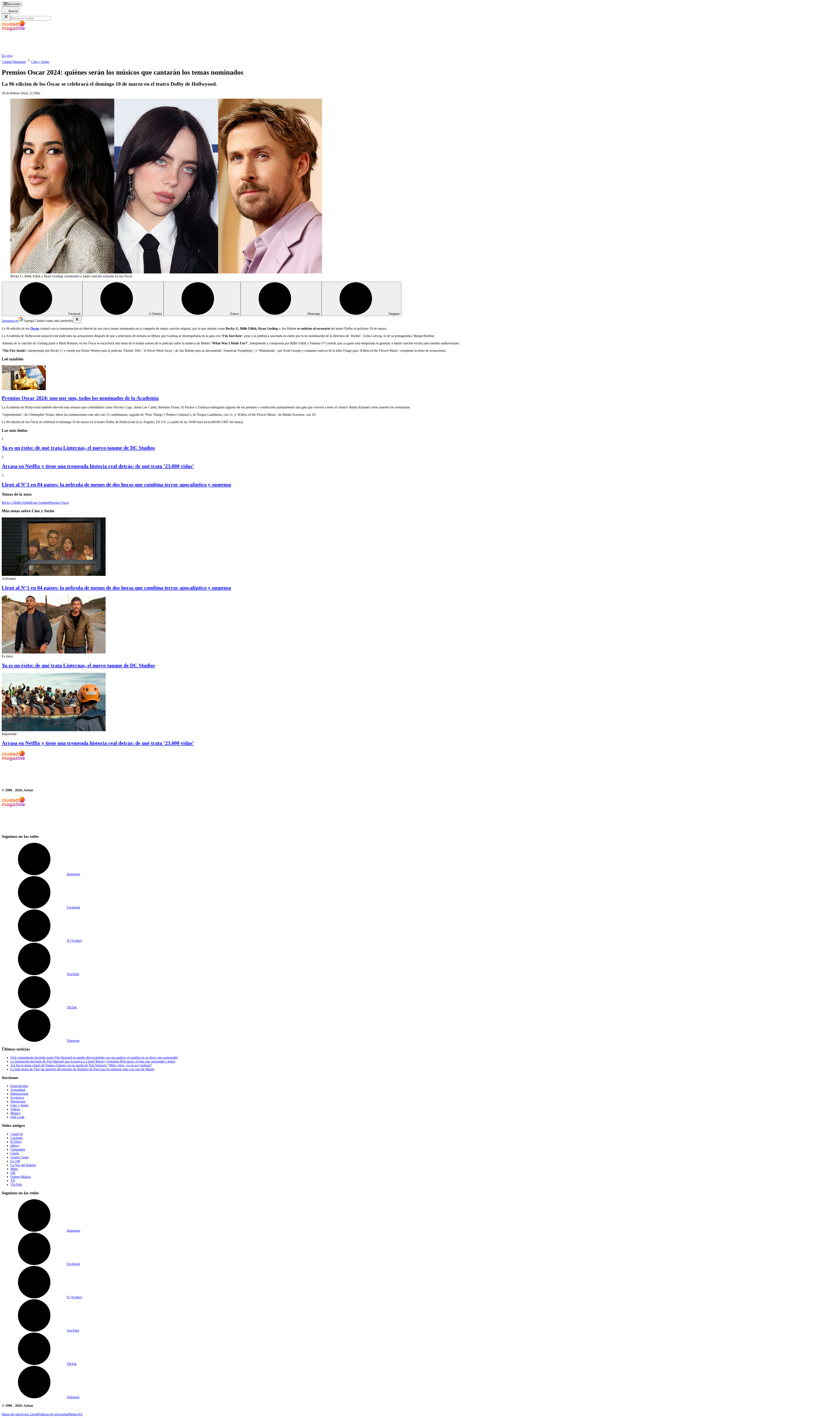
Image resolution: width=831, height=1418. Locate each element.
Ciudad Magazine (14, 62)
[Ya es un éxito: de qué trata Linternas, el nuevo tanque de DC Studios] (415, 624)
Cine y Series (40, 62)
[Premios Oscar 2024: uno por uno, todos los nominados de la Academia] (415, 378)
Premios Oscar (59, 502)
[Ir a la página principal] (34, 52)
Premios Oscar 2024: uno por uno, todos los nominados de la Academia (80, 398)
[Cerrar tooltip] (77, 319)
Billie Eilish (22, 502)
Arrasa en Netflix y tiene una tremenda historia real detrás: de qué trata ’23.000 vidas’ (98, 466)
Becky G (8, 502)
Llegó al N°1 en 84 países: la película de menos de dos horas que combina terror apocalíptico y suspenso (116, 484)
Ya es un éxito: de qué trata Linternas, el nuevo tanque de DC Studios (78, 448)
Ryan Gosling (39, 502)
